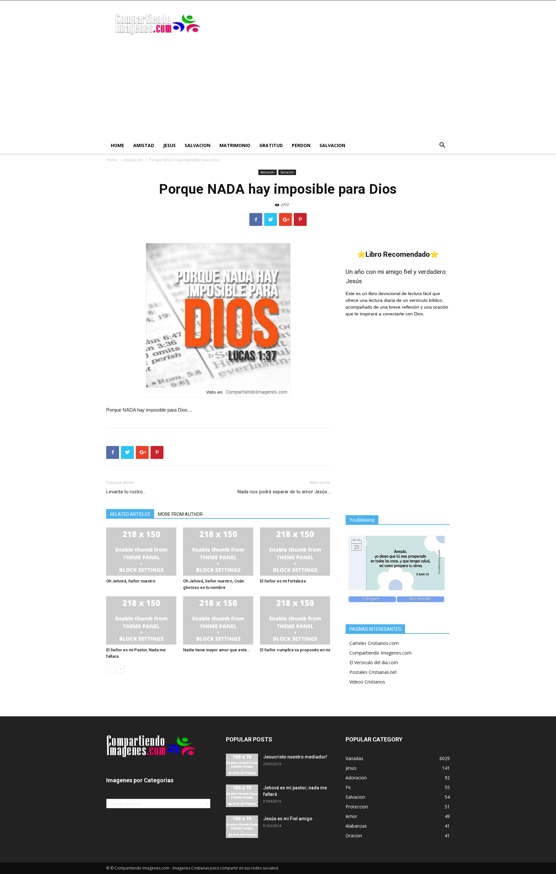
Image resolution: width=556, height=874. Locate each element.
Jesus (169, 145)
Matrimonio (234, 145)
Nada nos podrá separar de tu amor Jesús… (283, 492)
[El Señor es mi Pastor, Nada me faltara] (141, 620)
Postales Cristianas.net (373, 672)
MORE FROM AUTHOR (180, 514)
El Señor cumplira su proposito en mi (295, 649)
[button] (442, 146)
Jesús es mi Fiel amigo (287, 818)
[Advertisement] (278, 89)
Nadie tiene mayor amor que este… (216, 649)
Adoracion (133, 160)
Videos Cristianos (367, 682)
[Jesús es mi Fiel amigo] (242, 826)
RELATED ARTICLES (130, 514)
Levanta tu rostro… (126, 492)
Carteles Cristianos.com (374, 643)
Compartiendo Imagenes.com (380, 653)
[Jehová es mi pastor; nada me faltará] (242, 796)
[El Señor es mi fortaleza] (295, 551)
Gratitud (271, 145)
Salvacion (197, 145)
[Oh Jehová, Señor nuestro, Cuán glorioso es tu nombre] (218, 551)
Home (117, 145)
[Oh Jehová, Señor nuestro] (141, 551)
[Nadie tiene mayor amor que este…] (218, 620)
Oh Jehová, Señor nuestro (130, 581)
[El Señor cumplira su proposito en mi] (295, 620)
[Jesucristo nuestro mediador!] (242, 765)
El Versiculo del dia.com (373, 662)
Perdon (301, 145)
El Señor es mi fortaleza (283, 581)
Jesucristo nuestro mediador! (295, 756)
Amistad (143, 145)
